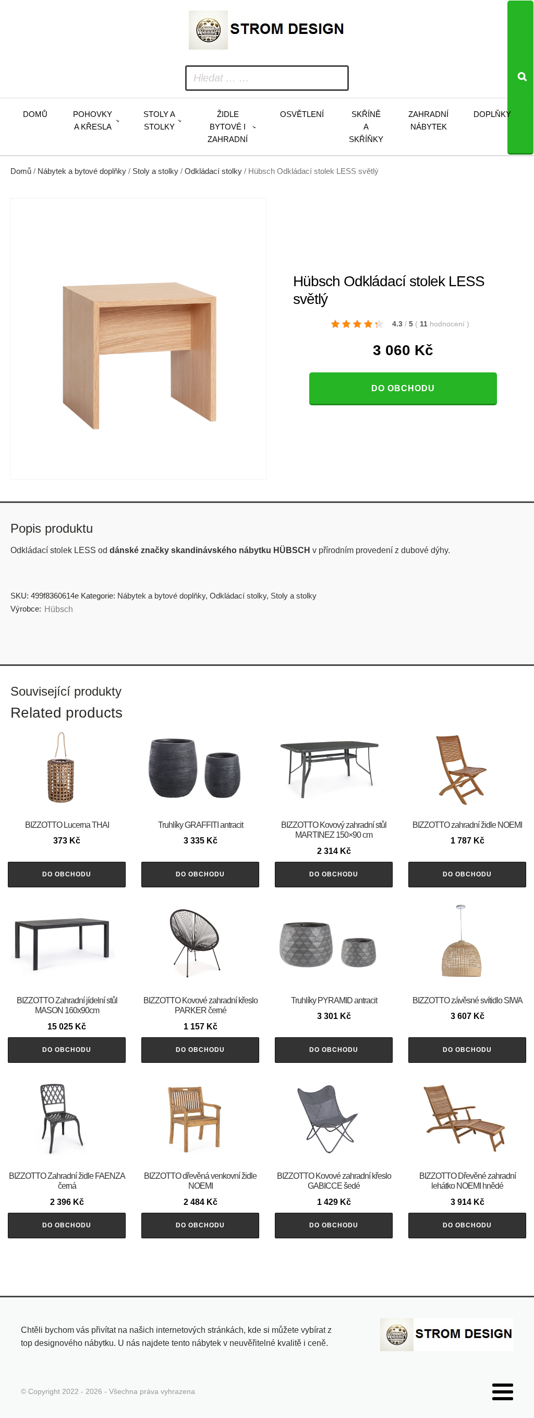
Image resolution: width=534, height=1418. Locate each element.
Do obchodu (403, 388)
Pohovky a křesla (92, 120)
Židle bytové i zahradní (228, 127)
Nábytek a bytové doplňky (82, 171)
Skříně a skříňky (366, 127)
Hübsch (58, 609)
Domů (35, 114)
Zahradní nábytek (428, 120)
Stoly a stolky (159, 120)
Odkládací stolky (213, 171)
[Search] (520, 78)
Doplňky (492, 114)
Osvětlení (302, 114)
